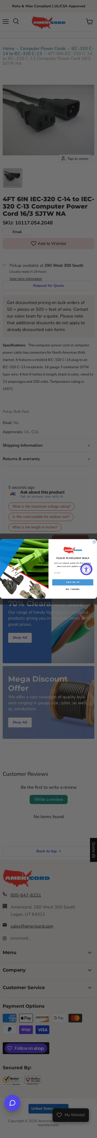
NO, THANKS (73, 589)
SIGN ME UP (73, 582)
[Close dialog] (94, 542)
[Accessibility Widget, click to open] (86, 569)
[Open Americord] (12, 1103)
